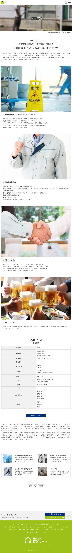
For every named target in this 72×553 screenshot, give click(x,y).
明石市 (30, 486)
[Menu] (69, 2)
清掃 (35, 486)
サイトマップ (43, 532)
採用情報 (41, 486)
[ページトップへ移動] (69, 515)
